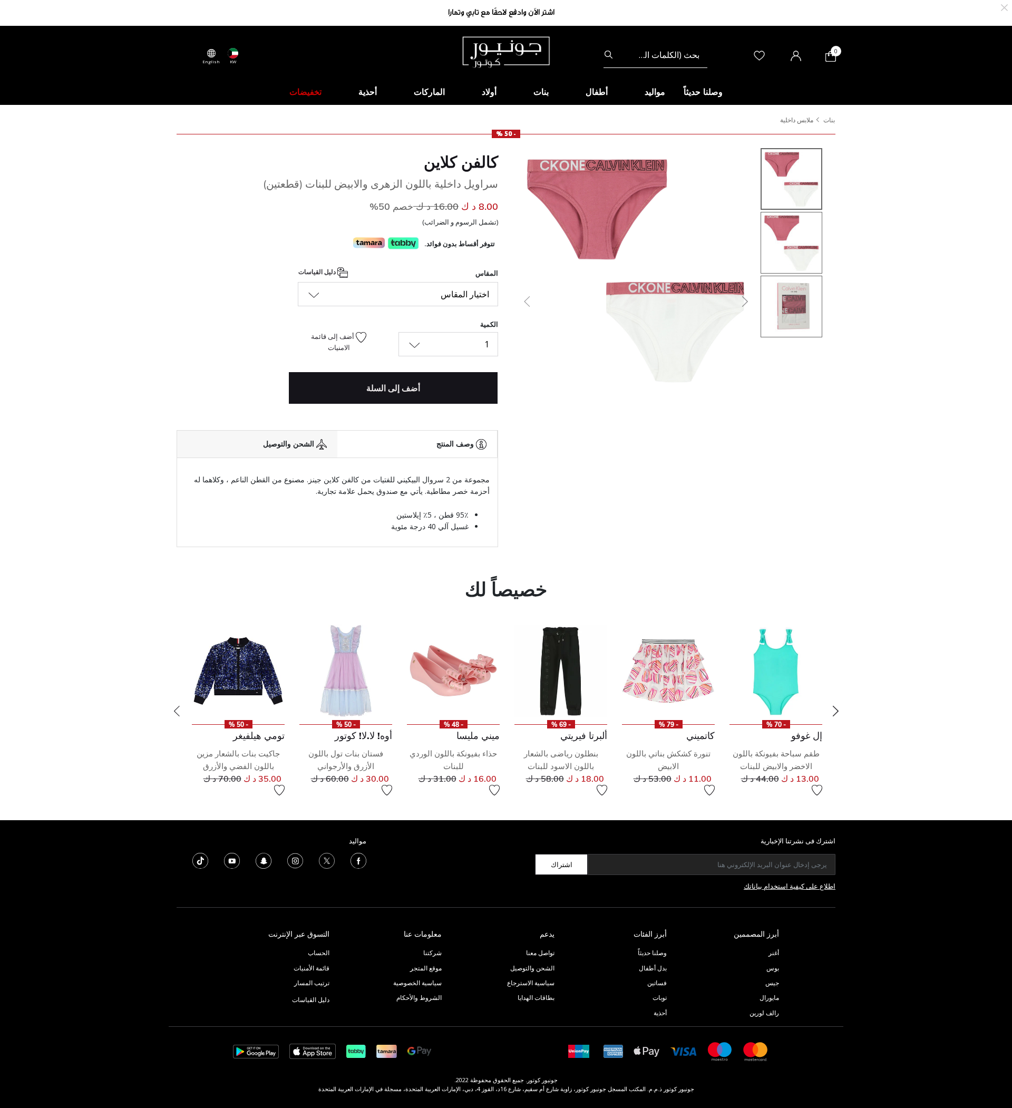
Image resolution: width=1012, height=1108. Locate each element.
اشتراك (561, 864)
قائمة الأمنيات (311, 968)
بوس (772, 968)
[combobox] (655, 55)
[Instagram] (295, 860)
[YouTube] (232, 860)
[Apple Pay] (647, 1051)
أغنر (773, 952)
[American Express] (614, 1051)
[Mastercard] (755, 1051)
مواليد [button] (655, 91)
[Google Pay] (419, 1051)
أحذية (660, 1012)
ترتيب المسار (311, 982)
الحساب (318, 952)
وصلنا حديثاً (652, 952)
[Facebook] (358, 860)
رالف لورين (764, 1012)
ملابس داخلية (796, 119)
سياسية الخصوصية (417, 982)
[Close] (1004, 7)
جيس (772, 982)
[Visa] (683, 1051)
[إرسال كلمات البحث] (609, 55)
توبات (660, 997)
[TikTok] (200, 860)
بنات (829, 119)
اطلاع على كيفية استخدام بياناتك (789, 886)
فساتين (657, 982)
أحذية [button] (367, 91)
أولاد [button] (489, 91)
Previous (176, 711)
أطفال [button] (597, 91)
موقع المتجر (426, 968)
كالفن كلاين (461, 162)
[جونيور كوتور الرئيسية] (506, 51)
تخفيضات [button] (305, 91)
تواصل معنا (539, 952)
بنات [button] (541, 91)
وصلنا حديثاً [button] (703, 91)
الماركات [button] (429, 91)
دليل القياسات (317, 271)
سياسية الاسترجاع (530, 982)
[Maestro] (720, 1051)
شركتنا (432, 952)
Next (835, 711)
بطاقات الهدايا (536, 997)
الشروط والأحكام (419, 997)
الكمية (489, 324)
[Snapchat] (263, 860)
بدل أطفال (653, 968)
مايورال (769, 997)
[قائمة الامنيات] (817, 790)
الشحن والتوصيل (532, 968)
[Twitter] (327, 860)
